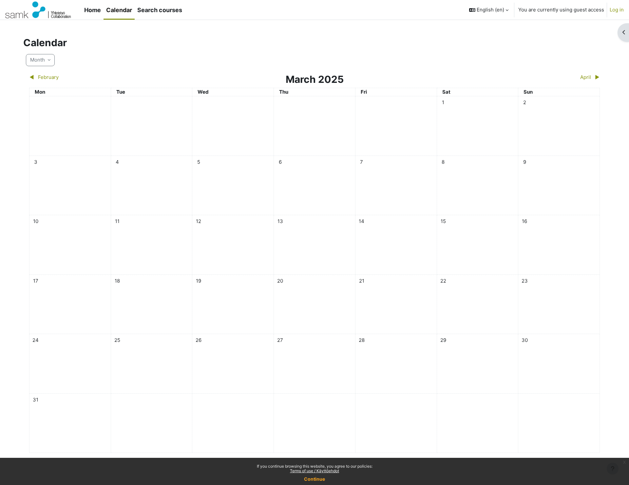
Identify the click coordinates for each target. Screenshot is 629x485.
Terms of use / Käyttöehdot (314, 470)
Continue (314, 479)
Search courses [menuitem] (159, 10)
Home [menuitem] (92, 10)
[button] (489, 10)
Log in (617, 10)
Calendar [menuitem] (119, 10)
